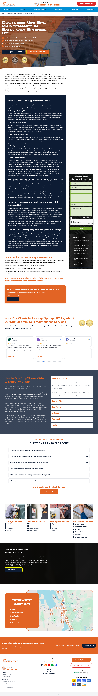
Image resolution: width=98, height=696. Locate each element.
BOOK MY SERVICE (37, 52)
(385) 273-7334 (5, 685)
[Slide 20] (60, 361)
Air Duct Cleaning (81, 537)
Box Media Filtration (82, 532)
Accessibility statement (68, 694)
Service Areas (49, 676)
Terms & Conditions (85, 218)
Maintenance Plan (81, 665)
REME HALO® (79, 524)
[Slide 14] (53, 361)
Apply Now (12, 299)
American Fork (17, 612)
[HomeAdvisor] (45, 665)
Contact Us (49, 491)
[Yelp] (49, 665)
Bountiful (15, 619)
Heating (6, 9)
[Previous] (6, 347)
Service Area (74, 9)
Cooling (21, 9)
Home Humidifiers (81, 527)
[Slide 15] (54, 361)
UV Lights (78, 534)
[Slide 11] (49, 361)
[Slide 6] (43, 361)
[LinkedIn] (56, 665)
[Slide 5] (42, 361)
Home (3, 13)
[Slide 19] (59, 361)
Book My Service (86, 4)
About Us (90, 9)
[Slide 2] (38, 361)
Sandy (4, 672)
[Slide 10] (48, 361)
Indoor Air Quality (39, 9)
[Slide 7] (44, 361)
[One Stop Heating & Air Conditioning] (9, 4)
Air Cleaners (79, 529)
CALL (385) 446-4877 (14, 52)
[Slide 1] (37, 361)
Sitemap (75, 694)
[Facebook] (42, 665)
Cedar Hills (16, 623)
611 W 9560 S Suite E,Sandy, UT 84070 (7, 675)
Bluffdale (15, 616)
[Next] (91, 347)
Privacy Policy (58, 694)
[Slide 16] (55, 361)
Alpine (14, 609)
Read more (11, 356)
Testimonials (58, 9)
